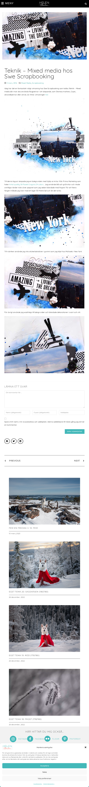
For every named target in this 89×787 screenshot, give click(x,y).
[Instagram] (13, 739)
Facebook (40, 739)
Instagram (24, 739)
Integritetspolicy (48, 784)
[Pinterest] (65, 739)
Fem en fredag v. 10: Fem (23, 528)
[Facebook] (30, 739)
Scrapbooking (38, 83)
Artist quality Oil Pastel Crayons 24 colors (26, 184)
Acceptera (44, 766)
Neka (44, 772)
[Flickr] (47, 739)
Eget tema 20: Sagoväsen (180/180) (28, 592)
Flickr (55, 739)
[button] (85, 747)
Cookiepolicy (37, 784)
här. (46, 95)
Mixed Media (26, 83)
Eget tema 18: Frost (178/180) (25, 719)
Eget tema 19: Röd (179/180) (24, 655)
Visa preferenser (44, 778)
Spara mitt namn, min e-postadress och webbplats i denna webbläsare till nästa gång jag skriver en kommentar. (44, 423)
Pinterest (75, 739)
